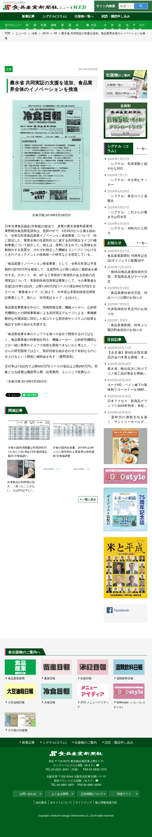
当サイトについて (61, 802)
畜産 (69, 27)
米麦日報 (85, 678)
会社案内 (41, 802)
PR (134, 27)
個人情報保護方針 (106, 802)
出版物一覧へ (84, 16)
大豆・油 (95, 27)
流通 (127, 27)
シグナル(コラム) (55, 16)
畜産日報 (49, 678)
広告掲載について (92, 794)
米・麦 (78, 27)
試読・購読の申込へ (119, 93)
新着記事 (28, 16)
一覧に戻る (89, 499)
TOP (7, 33)
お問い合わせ (28, 794)
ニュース (21, 33)
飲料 (27, 27)
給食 (119, 27)
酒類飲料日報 (125, 678)
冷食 (105, 27)
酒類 (34, 27)
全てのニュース (13, 27)
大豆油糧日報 (16, 702)
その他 (141, 27)
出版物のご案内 (86, 742)
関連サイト (124, 794)
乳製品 (43, 27)
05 (55, 33)
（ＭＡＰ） (89, 765)
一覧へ (143, 148)
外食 (112, 27)
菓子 (62, 27)
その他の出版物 (17, 730)
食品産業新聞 (16, 678)
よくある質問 (60, 794)
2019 (45, 33)
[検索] (141, 6)
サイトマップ (83, 802)
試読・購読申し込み (116, 16)
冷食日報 (49, 702)
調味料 (53, 27)
